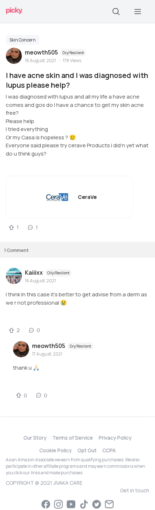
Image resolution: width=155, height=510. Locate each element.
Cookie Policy (55, 450)
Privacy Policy (115, 437)
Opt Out (87, 450)
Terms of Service (72, 437)
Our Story (34, 437)
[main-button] (137, 11)
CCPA (109, 450)
